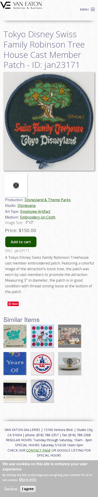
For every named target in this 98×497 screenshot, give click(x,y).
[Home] (21, 4)
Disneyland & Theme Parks (48, 199)
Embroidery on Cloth (37, 217)
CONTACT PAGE (38, 450)
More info (27, 479)
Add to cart (21, 241)
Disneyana (27, 205)
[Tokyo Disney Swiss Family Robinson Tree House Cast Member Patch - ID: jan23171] (17, 183)
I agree (28, 489)
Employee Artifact (35, 211)
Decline (10, 489)
